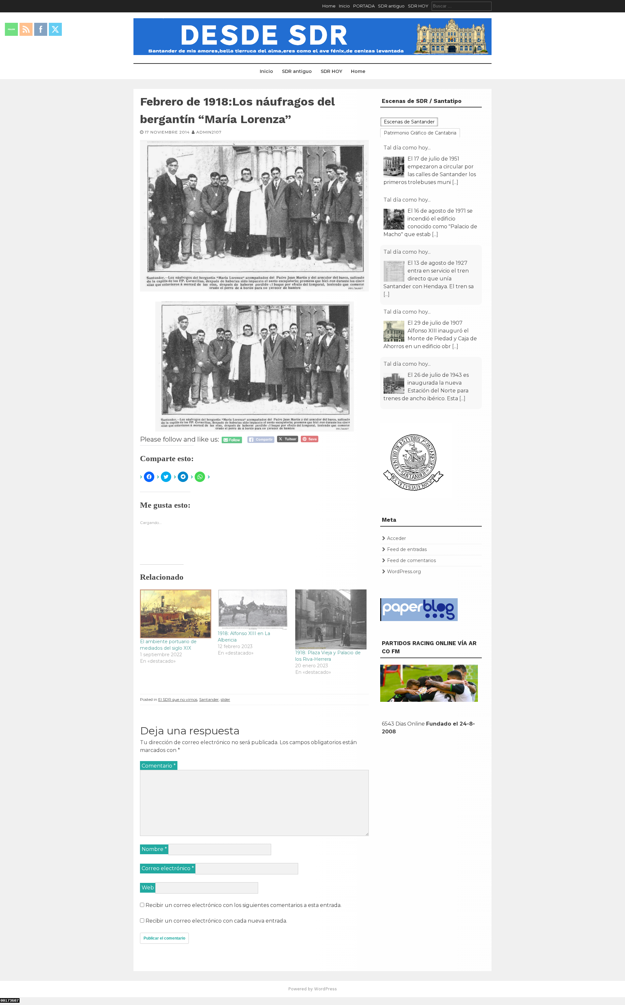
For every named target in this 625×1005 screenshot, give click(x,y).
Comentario (159, 766)
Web (148, 888)
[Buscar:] (462, 5)
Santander (209, 699)
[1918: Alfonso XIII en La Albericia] (253, 609)
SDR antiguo (391, 5)
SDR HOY (418, 5)
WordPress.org (404, 571)
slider (225, 699)
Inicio (344, 5)
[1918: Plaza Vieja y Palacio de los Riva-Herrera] (331, 619)
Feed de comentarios (411, 560)
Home (329, 5)
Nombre (154, 849)
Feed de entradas (407, 549)
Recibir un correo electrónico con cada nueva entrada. (216, 921)
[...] (435, 182)
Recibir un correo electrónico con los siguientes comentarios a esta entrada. (243, 905)
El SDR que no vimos (177, 699)
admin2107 (209, 132)
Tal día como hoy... (407, 148)
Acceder (396, 538)
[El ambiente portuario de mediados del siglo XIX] (175, 613)
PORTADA (364, 5)
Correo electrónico (168, 868)
